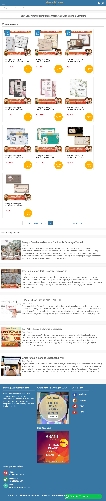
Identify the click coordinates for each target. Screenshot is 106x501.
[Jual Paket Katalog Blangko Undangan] (11, 346)
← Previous (33, 223)
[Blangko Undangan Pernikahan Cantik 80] (78, 140)
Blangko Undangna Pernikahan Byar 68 (44, 60)
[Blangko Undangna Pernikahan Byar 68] (48, 43)
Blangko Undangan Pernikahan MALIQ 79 (14, 156)
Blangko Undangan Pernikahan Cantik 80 (75, 156)
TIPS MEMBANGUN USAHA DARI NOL (41, 300)
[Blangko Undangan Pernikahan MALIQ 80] (78, 92)
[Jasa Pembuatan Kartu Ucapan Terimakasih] (11, 288)
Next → (75, 223)
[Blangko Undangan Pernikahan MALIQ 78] (48, 140)
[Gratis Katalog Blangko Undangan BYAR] (11, 375)
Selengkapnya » (59, 258)
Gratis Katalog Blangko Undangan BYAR (43, 357)
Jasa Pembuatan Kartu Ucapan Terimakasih (44, 271)
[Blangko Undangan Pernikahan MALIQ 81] (48, 92)
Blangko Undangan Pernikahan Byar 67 (75, 60)
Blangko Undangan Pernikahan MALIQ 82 (14, 108)
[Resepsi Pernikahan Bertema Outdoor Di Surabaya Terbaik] (11, 259)
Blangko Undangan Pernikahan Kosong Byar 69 (17, 60)
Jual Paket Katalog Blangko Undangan (42, 328)
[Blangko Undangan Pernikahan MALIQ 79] (17, 140)
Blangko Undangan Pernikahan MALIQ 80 (75, 108)
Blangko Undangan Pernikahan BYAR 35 (15, 8)
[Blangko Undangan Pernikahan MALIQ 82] (17, 92)
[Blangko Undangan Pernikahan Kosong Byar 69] (17, 43)
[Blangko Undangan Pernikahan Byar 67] (78, 43)
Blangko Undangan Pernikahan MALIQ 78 (45, 156)
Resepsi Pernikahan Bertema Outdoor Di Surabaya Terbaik (52, 242)
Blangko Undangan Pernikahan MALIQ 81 (45, 108)
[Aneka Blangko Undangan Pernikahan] (54, 4)
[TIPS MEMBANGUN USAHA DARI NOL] (11, 317)
